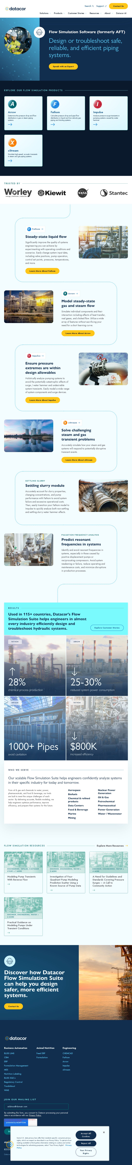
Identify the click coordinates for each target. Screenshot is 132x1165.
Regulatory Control (13, 1082)
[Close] (104, 1132)
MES (6, 1069)
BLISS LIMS (9, 1053)
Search (88, 6)
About (107, 13)
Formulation (42, 1057)
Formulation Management (16, 1065)
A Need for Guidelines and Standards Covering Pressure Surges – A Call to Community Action (108, 881)
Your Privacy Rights (86, 1152)
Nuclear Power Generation (106, 792)
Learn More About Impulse (43, 400)
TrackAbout (9, 1086)
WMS (6, 1090)
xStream (13, 150)
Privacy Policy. (35, 1115)
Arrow (12, 112)
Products (58, 13)
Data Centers (76, 805)
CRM (6, 1057)
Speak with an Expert (63, 66)
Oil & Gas (103, 797)
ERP (6, 1061)
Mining (72, 817)
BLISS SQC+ (10, 1077)
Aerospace (74, 790)
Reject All (86, 1143)
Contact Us (118, 6)
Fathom (55, 112)
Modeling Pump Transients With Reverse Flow (21, 878)
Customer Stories (76, 13)
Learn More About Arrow (78, 333)
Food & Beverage (78, 809)
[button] (10, 1144)
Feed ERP (40, 1053)
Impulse (98, 112)
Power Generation (108, 809)
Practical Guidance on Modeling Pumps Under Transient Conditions (19, 925)
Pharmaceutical (107, 805)
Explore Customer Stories (107, 627)
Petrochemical (106, 801)
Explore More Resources (110, 845)
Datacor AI (121, 13)
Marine (72, 813)
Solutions (44, 13)
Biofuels (72, 794)
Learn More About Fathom (42, 271)
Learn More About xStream (79, 459)
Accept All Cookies (86, 1135)
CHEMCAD (68, 1053)
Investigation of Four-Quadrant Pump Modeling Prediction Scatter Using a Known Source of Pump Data (65, 881)
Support (100, 6)
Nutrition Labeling (12, 1073)
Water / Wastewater (110, 813)
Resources (94, 13)
